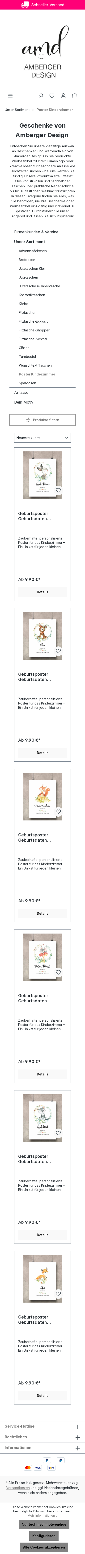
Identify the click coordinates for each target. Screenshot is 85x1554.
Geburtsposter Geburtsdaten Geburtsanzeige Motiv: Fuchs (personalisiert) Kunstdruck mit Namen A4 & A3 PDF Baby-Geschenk (42, 1319)
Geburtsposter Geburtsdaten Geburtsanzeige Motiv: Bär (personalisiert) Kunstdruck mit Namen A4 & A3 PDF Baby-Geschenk (42, 677)
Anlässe (21, 392)
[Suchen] (40, 95)
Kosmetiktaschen (32, 295)
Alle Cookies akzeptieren (44, 1547)
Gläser (24, 348)
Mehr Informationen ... (43, 1515)
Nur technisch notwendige (44, 1524)
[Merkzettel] (52, 95)
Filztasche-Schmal (33, 339)
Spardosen (27, 383)
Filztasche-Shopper (34, 330)
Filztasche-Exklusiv (33, 321)
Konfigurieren (43, 1536)
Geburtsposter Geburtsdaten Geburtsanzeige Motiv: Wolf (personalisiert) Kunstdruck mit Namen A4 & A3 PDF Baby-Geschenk (42, 1159)
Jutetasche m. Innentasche (39, 286)
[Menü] (10, 95)
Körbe (23, 304)
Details (42, 592)
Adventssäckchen (33, 251)
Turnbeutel (27, 357)
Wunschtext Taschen (35, 365)
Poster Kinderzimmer (37, 374)
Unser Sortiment (29, 241)
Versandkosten (18, 1488)
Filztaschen (27, 312)
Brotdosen (27, 260)
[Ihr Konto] (63, 95)
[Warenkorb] (74, 95)
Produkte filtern (45, 420)
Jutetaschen (28, 277)
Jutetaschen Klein (33, 268)
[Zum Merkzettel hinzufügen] (58, 490)
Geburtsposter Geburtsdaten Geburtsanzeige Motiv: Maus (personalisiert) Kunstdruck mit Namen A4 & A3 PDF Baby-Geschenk (42, 998)
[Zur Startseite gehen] (42, 51)
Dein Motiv (23, 402)
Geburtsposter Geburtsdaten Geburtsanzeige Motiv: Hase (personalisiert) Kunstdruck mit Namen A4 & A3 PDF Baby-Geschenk (42, 516)
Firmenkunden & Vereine (36, 232)
